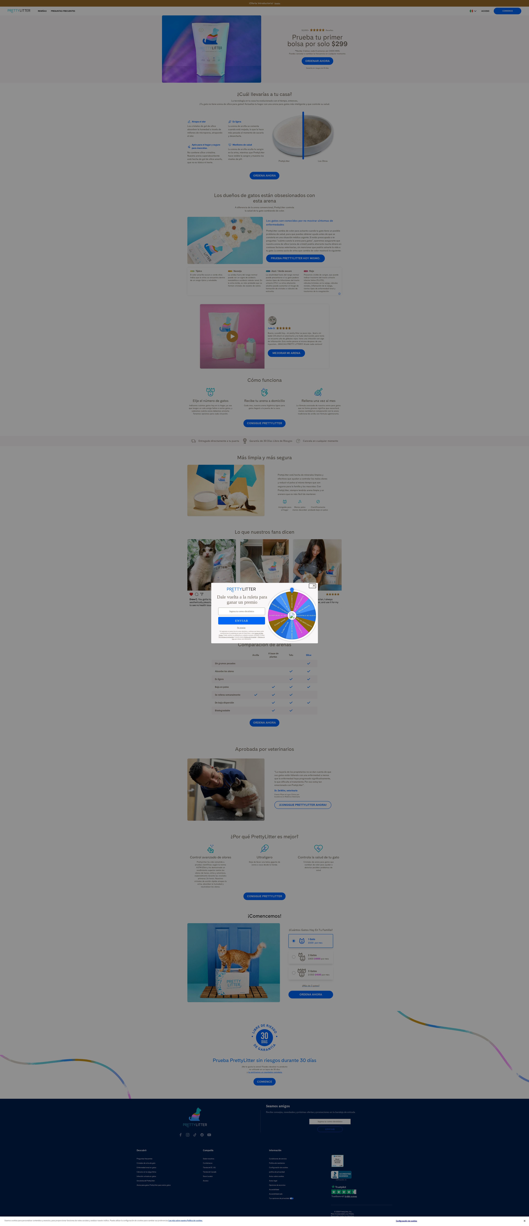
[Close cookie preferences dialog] (525, 1221)
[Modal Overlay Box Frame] (264, 613)
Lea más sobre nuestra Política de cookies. (185, 1221)
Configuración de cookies (406, 1221)
